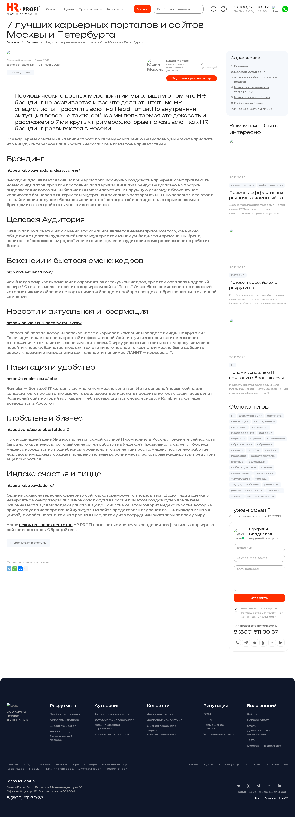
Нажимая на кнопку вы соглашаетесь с (262, 612)
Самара (90, 764)
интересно (260, 427)
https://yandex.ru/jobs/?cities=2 (38, 430)
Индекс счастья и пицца (253, 108)
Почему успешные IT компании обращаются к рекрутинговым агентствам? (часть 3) (256, 375)
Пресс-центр (90, 9)
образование (241, 444)
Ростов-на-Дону (114, 764)
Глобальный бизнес (249, 103)
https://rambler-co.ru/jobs (32, 379)
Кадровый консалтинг (164, 720)
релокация (257, 461)
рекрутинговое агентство (46, 525)
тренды (261, 478)
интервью (239, 427)
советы (266, 467)
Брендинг (241, 66)
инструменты (264, 421)
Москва (45, 764)
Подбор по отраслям (173, 9)
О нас (51, 9)
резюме (237, 461)
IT (232, 364)
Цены (69, 9)
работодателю (20, 72)
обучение (264, 444)
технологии (264, 473)
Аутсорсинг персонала (112, 714)
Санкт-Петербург (20, 764)
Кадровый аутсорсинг (112, 734)
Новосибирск (116, 768)
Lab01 (283, 798)
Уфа (75, 764)
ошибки (254, 450)
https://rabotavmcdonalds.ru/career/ (43, 170)
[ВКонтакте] (20, 568)
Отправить (259, 597)
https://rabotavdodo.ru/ (30, 485)
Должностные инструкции (258, 732)
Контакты (115, 9)
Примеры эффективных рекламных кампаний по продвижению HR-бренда (258, 195)
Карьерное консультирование (161, 732)
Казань (61, 764)
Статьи (252, 725)
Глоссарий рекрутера (264, 745)
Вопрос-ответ (258, 720)
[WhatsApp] (14, 568)
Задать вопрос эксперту (191, 78)
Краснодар (15, 768)
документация (250, 415)
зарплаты (274, 415)
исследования (242, 185)
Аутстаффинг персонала (114, 720)
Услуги (142, 9)
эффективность (260, 496)
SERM (208, 720)
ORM (207, 714)
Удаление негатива (218, 734)
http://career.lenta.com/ (30, 272)
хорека (236, 496)
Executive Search (63, 725)
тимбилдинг (240, 478)
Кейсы (252, 714)
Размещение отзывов (213, 726)
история (237, 274)
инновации (240, 421)
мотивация (276, 438)
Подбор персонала (65, 714)
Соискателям (277, 764)
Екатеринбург (89, 768)
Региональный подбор (61, 738)
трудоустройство (245, 484)
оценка (237, 450)
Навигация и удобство (252, 97)
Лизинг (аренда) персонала (107, 726)
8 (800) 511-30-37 (251, 7)
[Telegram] (9, 568)
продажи (238, 455)
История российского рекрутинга (253, 285)
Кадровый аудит (160, 714)
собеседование (243, 467)
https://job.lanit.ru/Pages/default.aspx (44, 323)
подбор (271, 450)
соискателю (240, 473)
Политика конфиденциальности (262, 791)
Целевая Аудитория (249, 71)
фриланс (275, 490)
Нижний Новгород (59, 768)
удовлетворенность (246, 490)
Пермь (34, 768)
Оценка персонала (161, 725)
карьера (238, 438)
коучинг (256, 438)
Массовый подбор (64, 720)
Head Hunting (60, 731)
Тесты (251, 739)
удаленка (271, 484)
